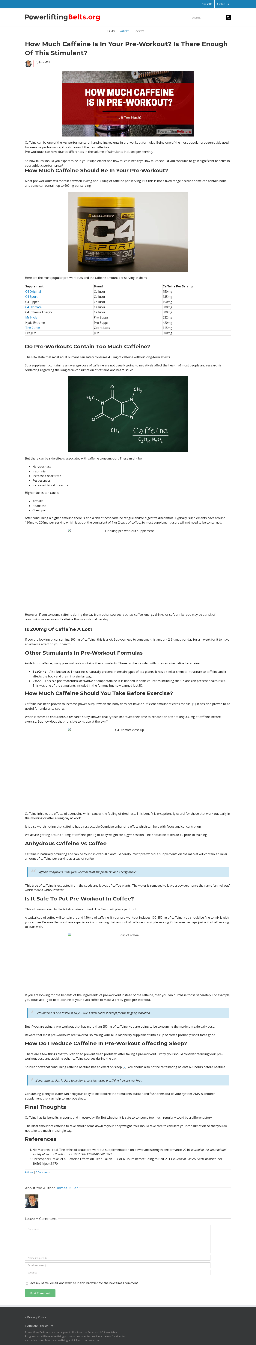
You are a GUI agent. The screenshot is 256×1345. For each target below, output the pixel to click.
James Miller (67, 1188)
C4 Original (33, 291)
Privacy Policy (36, 1317)
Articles (29, 1172)
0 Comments (42, 1172)
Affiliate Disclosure (40, 1326)
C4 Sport (31, 297)
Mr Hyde (31, 317)
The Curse (32, 328)
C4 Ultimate (33, 307)
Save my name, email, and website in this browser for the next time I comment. (83, 1283)
